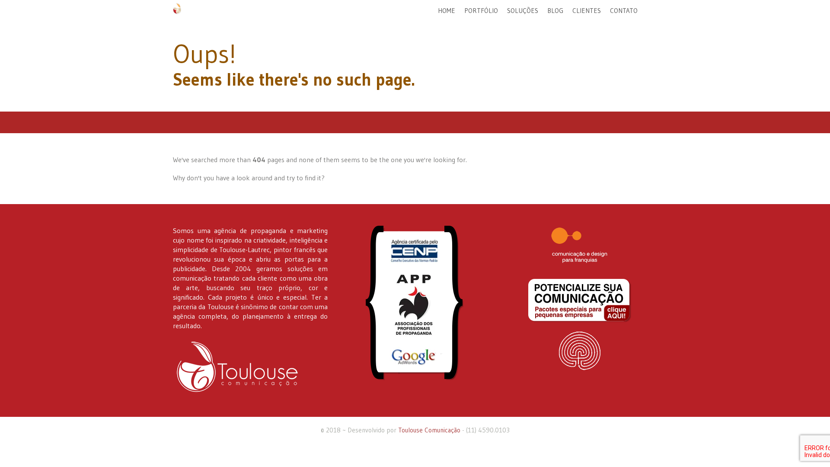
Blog (555, 10)
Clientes (586, 10)
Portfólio (481, 10)
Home (446, 10)
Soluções (522, 10)
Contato (624, 10)
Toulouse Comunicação (429, 430)
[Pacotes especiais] (579, 300)
